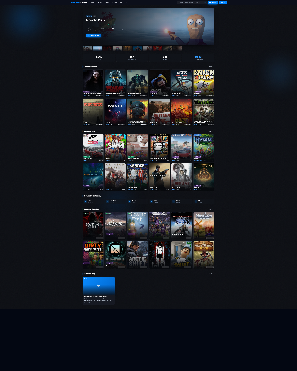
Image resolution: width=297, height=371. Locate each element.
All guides (210, 273)
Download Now (94, 36)
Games (92, 2)
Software (99, 2)
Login (222, 2)
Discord (214, 2)
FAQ (126, 2)
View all (211, 66)
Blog (121, 2)
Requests (114, 2)
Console (107, 2)
